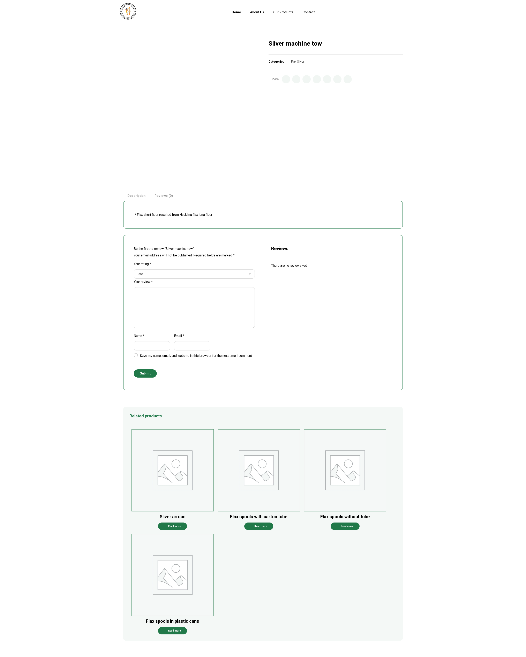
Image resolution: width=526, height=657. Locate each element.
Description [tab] (136, 196)
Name (139, 336)
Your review (143, 282)
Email (179, 336)
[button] (399, 12)
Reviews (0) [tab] (164, 196)
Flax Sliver (297, 61)
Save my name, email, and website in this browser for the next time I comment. (196, 356)
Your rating (142, 264)
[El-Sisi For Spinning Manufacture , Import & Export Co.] (127, 12)
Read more (174, 526)
